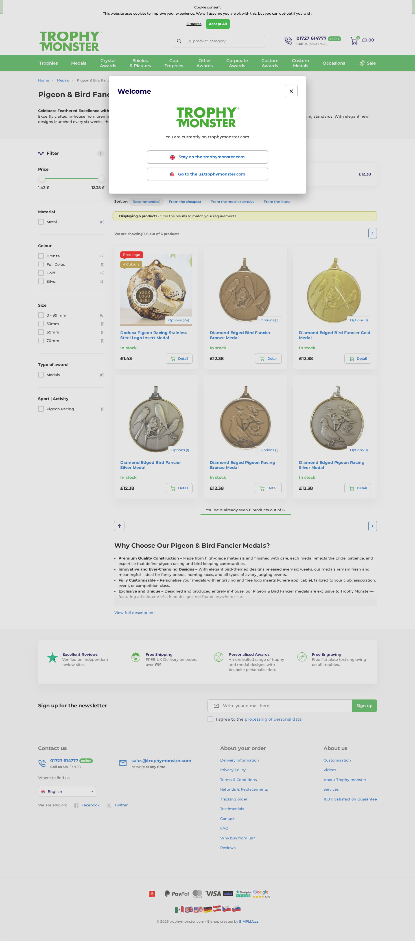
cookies (139, 13)
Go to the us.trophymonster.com (211, 174)
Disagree (194, 24)
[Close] (291, 91)
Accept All (218, 24)
